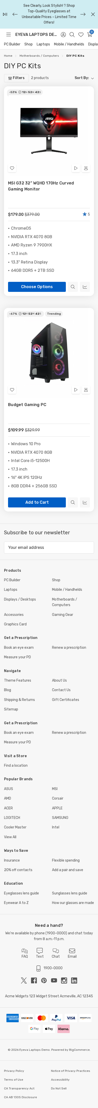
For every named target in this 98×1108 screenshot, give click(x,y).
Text (40, 956)
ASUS (8, 789)
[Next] (83, 14)
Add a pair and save (67, 870)
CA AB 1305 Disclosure (20, 1097)
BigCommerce (79, 1050)
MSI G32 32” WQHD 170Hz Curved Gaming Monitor (41, 186)
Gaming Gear (62, 615)
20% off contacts (18, 870)
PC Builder (12, 44)
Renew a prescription (69, 647)
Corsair (57, 798)
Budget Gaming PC (27, 404)
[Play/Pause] (5, 14)
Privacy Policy (14, 1071)
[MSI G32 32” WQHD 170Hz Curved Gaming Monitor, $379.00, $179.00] (49, 131)
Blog (7, 690)
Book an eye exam (19, 647)
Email (72, 956)
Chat (56, 956)
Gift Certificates (65, 700)
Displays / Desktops (20, 599)
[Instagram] (66, 980)
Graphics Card (15, 624)
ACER (8, 808)
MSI (55, 789)
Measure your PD (17, 657)
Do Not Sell (59, 1088)
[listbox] (73, 78)
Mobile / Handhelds (69, 44)
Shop (28, 44)
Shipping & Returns (19, 700)
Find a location (16, 765)
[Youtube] (56, 980)
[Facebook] (36, 980)
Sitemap (11, 709)
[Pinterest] (46, 980)
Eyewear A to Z (16, 903)
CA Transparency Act (19, 1088)
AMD (7, 798)
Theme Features (17, 680)
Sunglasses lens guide (69, 893)
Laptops (43, 44)
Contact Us (61, 690)
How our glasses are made (73, 903)
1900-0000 (56, 933)
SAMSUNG (60, 818)
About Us (59, 680)
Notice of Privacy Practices (70, 1071)
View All (10, 837)
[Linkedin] (74, 980)
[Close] (93, 14)
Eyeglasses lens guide (21, 893)
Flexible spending (66, 860)
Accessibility (60, 1079)
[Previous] (15, 14)
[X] (26, 980)
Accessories (14, 615)
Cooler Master (15, 827)
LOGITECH (12, 818)
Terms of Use (13, 1079)
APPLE (57, 808)
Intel (55, 827)
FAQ (25, 956)
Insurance (12, 860)
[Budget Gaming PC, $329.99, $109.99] (49, 353)
